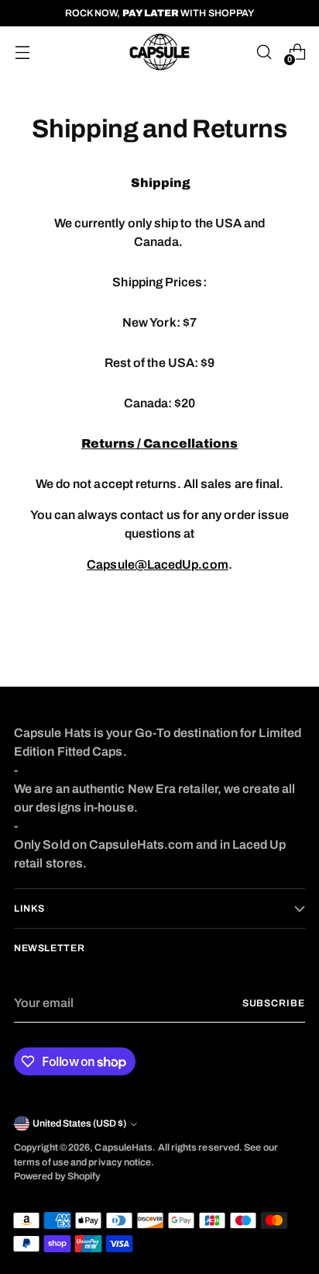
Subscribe (273, 1003)
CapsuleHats (123, 1147)
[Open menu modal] (22, 52)
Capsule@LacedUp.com (157, 564)
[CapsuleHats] (159, 52)
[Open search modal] (264, 52)
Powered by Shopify (57, 1176)
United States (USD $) (79, 1123)
